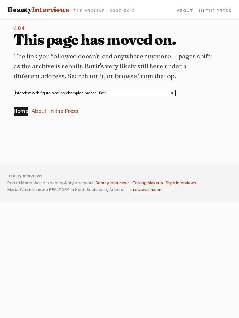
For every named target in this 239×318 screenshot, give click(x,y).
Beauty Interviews (113, 182)
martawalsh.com (146, 189)
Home (21, 111)
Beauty (38, 9)
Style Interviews (181, 182)
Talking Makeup (148, 182)
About (185, 11)
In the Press (215, 11)
